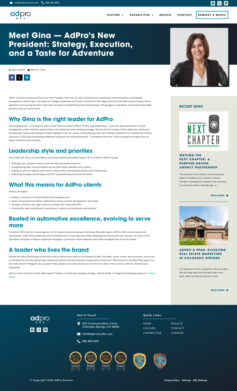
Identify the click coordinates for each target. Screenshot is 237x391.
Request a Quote (212, 14)
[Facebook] (213, 3)
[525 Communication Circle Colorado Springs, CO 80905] (78, 323)
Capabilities (139, 14)
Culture (113, 14)
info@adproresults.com (26, 3)
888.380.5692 (52, 2)
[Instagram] (219, 3)
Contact (184, 14)
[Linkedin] (226, 3)
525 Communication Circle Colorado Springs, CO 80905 (100, 325)
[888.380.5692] (42, 2)
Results (166, 14)
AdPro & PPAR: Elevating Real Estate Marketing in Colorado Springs (202, 254)
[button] (12, 77)
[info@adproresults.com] (11, 3)
